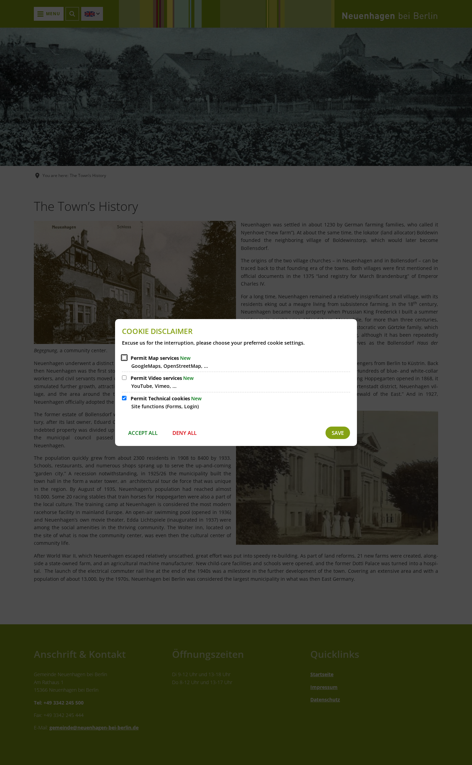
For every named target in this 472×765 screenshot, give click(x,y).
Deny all (184, 432)
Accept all (143, 432)
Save (338, 432)
